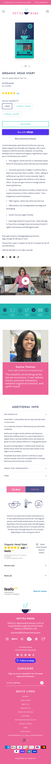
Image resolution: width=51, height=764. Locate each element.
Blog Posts (26, 700)
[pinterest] (25, 654)
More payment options (25, 138)
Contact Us (26, 708)
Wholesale (25, 731)
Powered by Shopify (25, 758)
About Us (25, 704)
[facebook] (18, 654)
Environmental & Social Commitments (25, 735)
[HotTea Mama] (25, 11)
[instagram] (22, 654)
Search (25, 696)
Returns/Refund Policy (25, 720)
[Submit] (42, 682)
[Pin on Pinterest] (10, 257)
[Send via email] (14, 257)
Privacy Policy (25, 724)
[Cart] (47, 11)
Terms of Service (25, 712)
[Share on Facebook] (3, 257)
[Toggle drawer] (3, 11)
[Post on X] (6, 257)
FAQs (26, 728)
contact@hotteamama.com (25, 632)
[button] (18, 257)
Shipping (25, 716)
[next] (29, 66)
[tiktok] (33, 654)
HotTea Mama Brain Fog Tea (14, 78)
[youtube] (29, 654)
